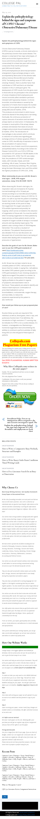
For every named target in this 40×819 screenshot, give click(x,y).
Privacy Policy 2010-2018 (26, 815)
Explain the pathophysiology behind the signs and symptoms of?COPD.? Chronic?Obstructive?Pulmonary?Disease (19, 22)
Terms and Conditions (27, 812)
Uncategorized (8, 32)
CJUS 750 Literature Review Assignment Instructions (19, 789)
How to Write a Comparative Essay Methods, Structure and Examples (20, 450)
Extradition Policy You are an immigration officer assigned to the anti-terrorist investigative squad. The (22, 420)
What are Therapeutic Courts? (11, 785)
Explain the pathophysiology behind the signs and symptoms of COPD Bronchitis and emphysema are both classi (18, 428)
